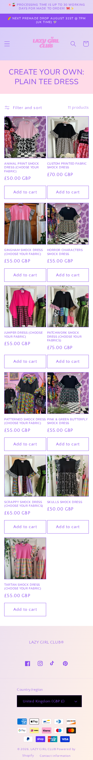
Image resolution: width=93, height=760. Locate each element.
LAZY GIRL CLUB (43, 749)
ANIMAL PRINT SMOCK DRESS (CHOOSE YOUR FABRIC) (21, 167)
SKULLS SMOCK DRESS (64, 502)
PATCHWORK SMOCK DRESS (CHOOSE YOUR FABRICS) (64, 336)
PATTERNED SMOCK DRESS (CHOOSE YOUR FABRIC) (25, 421)
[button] (7, 43)
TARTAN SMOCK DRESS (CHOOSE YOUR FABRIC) (22, 587)
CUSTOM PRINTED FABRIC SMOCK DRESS (67, 166)
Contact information (55, 756)
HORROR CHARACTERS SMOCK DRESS (65, 252)
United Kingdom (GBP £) (43, 701)
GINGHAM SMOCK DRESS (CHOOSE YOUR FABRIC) (23, 252)
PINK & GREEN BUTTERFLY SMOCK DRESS (67, 421)
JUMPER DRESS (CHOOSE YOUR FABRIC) (23, 335)
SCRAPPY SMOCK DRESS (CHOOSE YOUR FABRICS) (23, 504)
